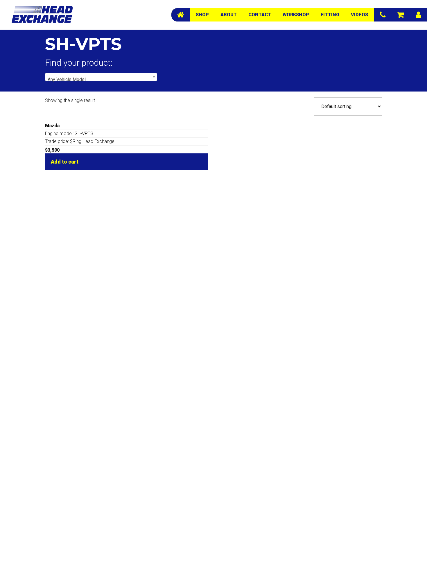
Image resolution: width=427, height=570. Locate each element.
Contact (259, 14)
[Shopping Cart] (400, 14)
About (228, 14)
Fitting (330, 14)
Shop (202, 14)
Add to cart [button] (64, 162)
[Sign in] (418, 14)
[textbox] (101, 79)
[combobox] (101, 77)
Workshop (296, 14)
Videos (359, 14)
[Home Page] (180, 14)
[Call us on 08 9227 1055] (382, 14)
